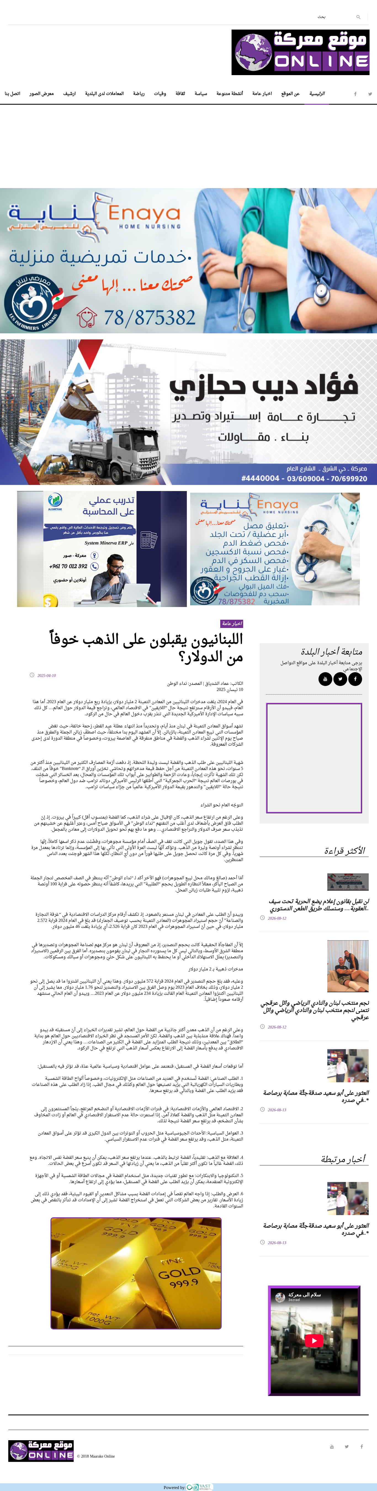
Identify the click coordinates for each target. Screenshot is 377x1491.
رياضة (139, 94)
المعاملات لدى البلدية (104, 94)
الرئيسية (316, 94)
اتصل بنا (12, 94)
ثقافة (180, 94)
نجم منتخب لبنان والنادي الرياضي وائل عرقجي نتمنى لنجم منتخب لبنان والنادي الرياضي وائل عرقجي (315, 1010)
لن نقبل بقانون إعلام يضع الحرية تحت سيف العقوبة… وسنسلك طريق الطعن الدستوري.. (319, 905)
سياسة (201, 94)
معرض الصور (42, 94)
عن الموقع (290, 94)
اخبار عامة (262, 94)
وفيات (160, 94)
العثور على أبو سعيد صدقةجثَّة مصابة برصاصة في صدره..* (316, 1097)
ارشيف (69, 94)
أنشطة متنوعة (229, 94)
